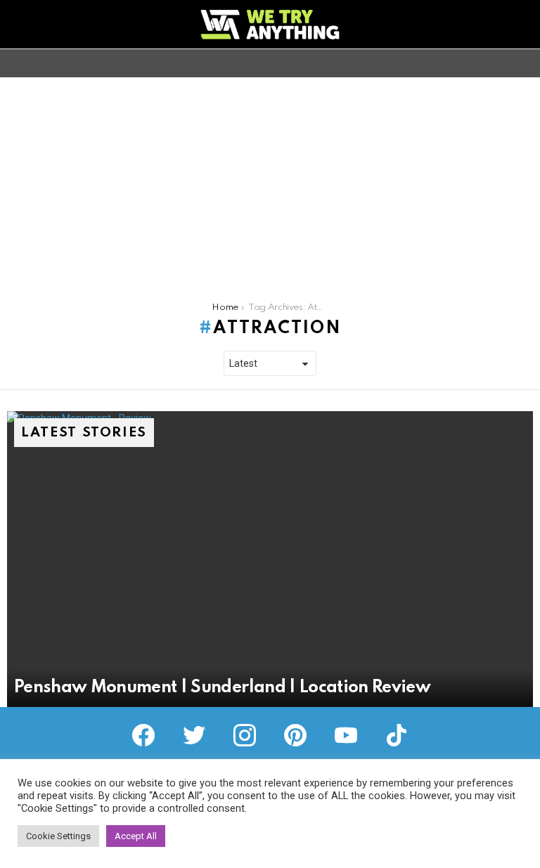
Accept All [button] (136, 836)
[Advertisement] (270, 182)
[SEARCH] (524, 63)
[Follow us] (500, 63)
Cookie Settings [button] (58, 836)
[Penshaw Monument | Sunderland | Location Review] (270, 559)
